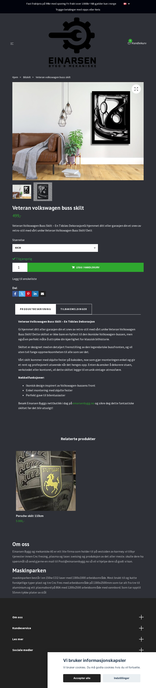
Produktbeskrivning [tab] (35, 309)
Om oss (17, 617)
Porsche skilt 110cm (30, 516)
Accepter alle (81, 678)
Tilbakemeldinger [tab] (73, 309)
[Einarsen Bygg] (71, 43)
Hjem (15, 77)
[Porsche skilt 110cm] (46, 481)
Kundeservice (21, 628)
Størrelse (18, 240)
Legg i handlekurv (87, 267)
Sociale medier (22, 650)
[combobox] (55, 248)
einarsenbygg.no (83, 403)
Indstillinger (121, 678)
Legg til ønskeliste (24, 279)
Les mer (17, 639)
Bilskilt (27, 77)
